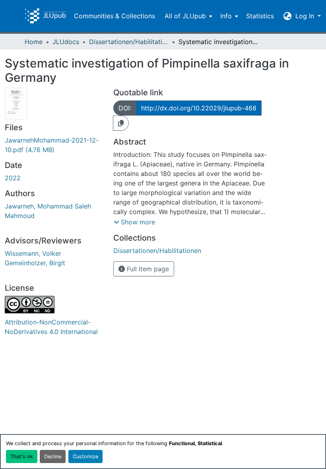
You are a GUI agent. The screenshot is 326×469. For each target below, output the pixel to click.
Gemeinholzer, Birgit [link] (35, 263)
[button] (45, 16)
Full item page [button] (147, 269)
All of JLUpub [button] (185, 16)
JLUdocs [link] (65, 42)
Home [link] (34, 42)
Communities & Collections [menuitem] (114, 16)
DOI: (124, 108)
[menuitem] (187, 16)
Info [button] (226, 16)
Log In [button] (305, 16)
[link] (54, 144)
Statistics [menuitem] (260, 16)
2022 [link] (13, 178)
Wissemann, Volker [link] (33, 253)
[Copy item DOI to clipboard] (121, 123)
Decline (52, 456)
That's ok (21, 456)
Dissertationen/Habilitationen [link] (129, 42)
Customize (85, 456)
